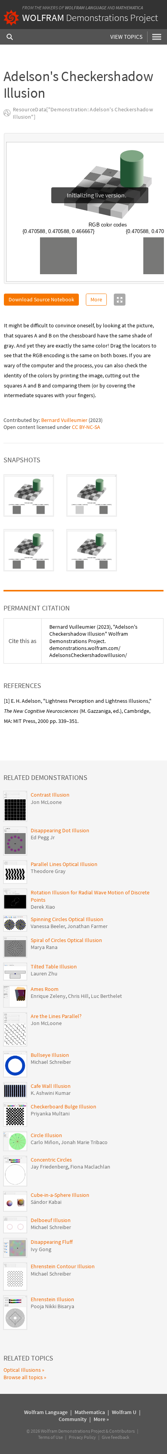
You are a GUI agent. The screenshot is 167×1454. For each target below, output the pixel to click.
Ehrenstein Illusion (52, 1299)
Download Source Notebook (41, 299)
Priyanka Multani (50, 1113)
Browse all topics (23, 1377)
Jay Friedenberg (49, 1166)
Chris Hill (78, 995)
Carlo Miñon (45, 1142)
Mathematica (129, 7)
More (96, 299)
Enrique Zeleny (48, 995)
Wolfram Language (85, 7)
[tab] (28, 495)
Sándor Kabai (46, 1201)
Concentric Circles (51, 1159)
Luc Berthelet (106, 995)
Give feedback (115, 1437)
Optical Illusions (22, 1369)
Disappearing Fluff (52, 1241)
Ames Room (45, 988)
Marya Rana (44, 947)
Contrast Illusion (50, 794)
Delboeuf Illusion (51, 1220)
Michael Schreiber (51, 1061)
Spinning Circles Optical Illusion (67, 919)
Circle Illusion (46, 1135)
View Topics (126, 36)
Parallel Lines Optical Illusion (64, 864)
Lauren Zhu (44, 973)
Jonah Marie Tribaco (84, 1142)
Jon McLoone (46, 802)
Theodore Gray (48, 871)
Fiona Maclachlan (90, 1166)
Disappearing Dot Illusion (60, 830)
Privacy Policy (82, 1437)
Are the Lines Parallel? (56, 1016)
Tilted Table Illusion (54, 966)
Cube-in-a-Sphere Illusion (60, 1194)
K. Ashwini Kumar (51, 1092)
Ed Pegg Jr (43, 837)
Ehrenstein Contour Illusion (63, 1266)
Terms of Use (50, 1437)
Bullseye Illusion (50, 1054)
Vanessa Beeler (48, 926)
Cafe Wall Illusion (51, 1085)
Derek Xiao (43, 906)
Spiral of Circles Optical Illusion (66, 940)
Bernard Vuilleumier (64, 420)
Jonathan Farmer (87, 926)
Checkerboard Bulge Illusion (63, 1106)
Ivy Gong (41, 1249)
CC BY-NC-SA (86, 427)
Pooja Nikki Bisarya (52, 1306)
